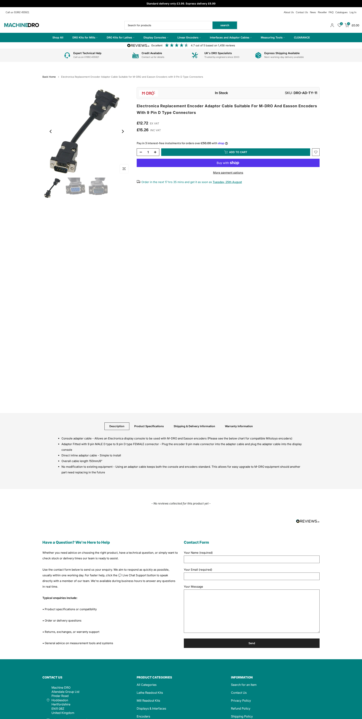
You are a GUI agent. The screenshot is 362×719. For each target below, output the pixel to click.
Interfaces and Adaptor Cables (229, 37)
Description (116, 426)
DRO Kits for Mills (83, 37)
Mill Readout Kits (148, 700)
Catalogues (341, 12)
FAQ (331, 12)
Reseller (322, 12)
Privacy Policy (241, 700)
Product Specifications (149, 426)
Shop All (57, 37)
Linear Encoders (188, 37)
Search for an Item (244, 685)
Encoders (143, 716)
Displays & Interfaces (151, 708)
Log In (353, 12)
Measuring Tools (272, 37)
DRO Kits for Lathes (119, 37)
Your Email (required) (198, 569)
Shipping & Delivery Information (194, 426)
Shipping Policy (242, 716)
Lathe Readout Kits (150, 692)
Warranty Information (239, 426)
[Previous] (51, 131)
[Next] (122, 131)
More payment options (228, 172)
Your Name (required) (198, 552)
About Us (289, 12)
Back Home (49, 77)
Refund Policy (240, 708)
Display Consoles (154, 37)
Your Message (193, 586)
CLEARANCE (302, 37)
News (313, 12)
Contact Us (302, 12)
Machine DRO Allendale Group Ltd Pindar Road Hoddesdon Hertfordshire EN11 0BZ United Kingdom (65, 700)
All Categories (146, 685)
